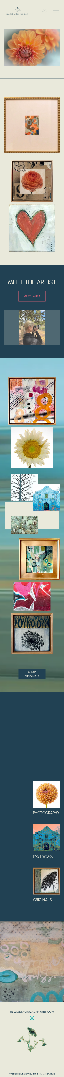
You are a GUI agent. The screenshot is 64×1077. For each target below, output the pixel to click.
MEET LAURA (32, 296)
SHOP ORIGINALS (32, 674)
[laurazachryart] (32, 1018)
